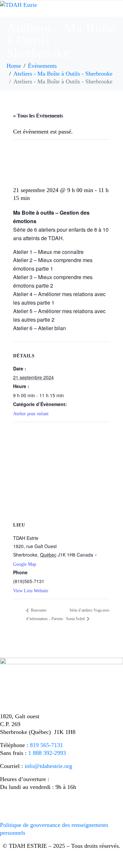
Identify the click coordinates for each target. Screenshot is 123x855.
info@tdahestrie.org (48, 766)
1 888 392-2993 (47, 753)
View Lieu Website (30, 590)
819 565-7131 (46, 745)
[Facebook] (8, 804)
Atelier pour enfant (31, 413)
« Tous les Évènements (38, 115)
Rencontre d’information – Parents (44, 614)
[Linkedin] (26, 804)
